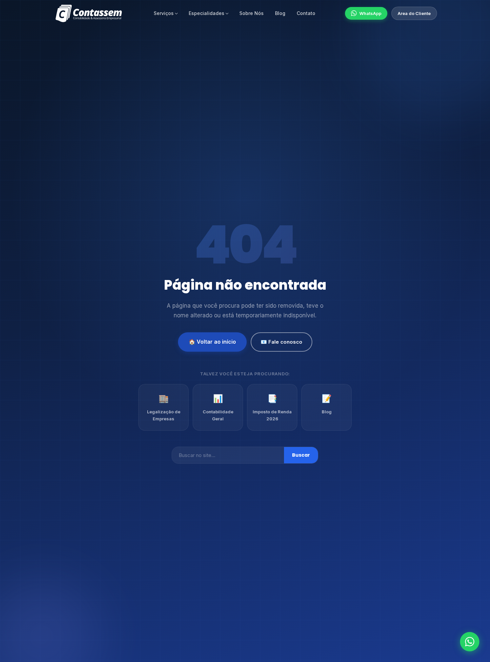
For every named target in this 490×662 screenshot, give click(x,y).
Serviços (164, 13)
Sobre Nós (251, 13)
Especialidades (206, 13)
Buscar (301, 455)
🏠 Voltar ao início (212, 341)
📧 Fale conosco (281, 342)
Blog (280, 13)
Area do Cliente (414, 13)
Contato (306, 13)
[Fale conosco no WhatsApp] (469, 641)
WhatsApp (370, 13)
